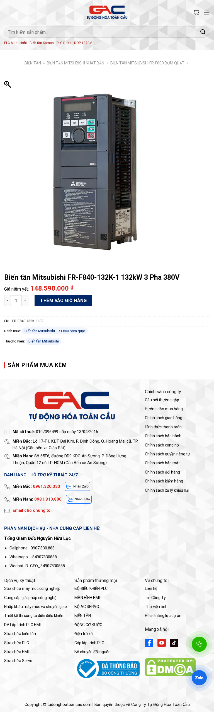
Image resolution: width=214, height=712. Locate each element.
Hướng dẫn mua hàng (164, 409)
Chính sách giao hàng (163, 418)
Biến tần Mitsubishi (43, 341)
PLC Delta (64, 43)
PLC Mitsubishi (15, 43)
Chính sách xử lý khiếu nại (167, 490)
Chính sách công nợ (162, 445)
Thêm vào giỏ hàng (63, 300)
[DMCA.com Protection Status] (170, 667)
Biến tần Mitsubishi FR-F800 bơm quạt (147, 63)
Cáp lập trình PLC (89, 643)
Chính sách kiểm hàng (164, 481)
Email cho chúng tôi (32, 510)
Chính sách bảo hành (163, 436)
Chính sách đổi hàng (162, 472)
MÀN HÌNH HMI (87, 597)
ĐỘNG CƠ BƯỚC (88, 624)
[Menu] (206, 12)
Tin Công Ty (155, 597)
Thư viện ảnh (156, 606)
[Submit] (203, 31)
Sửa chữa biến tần (20, 633)
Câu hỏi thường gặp (162, 400)
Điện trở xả (83, 633)
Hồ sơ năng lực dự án (163, 615)
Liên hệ (151, 588)
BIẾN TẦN (33, 63)
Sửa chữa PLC (16, 643)
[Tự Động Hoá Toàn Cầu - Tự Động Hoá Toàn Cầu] (107, 12)
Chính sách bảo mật (162, 463)
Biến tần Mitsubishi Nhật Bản (75, 63)
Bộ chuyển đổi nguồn (92, 652)
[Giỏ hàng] (196, 12)
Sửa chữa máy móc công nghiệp (32, 588)
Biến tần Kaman (42, 43)
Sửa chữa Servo (18, 660)
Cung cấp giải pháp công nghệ (30, 597)
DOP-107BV (83, 43)
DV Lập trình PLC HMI (22, 624)
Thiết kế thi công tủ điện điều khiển (33, 615)
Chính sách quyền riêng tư (167, 454)
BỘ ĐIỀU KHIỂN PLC (91, 588)
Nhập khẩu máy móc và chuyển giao (35, 606)
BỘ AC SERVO (86, 606)
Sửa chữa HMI (16, 652)
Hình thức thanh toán (163, 427)
